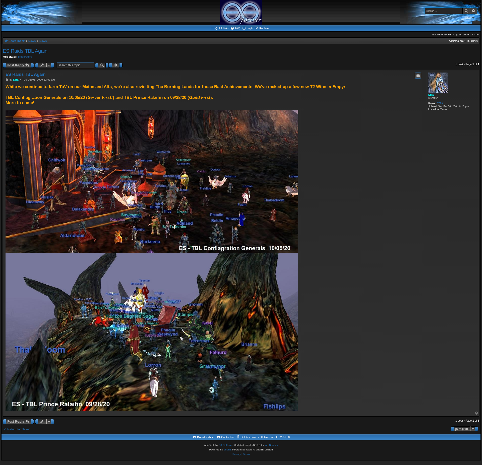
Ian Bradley (271, 445)
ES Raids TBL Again (25, 51)
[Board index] (241, 12)
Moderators (25, 56)
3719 (440, 103)
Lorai (431, 94)
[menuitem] (235, 28)
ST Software (226, 445)
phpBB (228, 449)
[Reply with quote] (418, 76)
